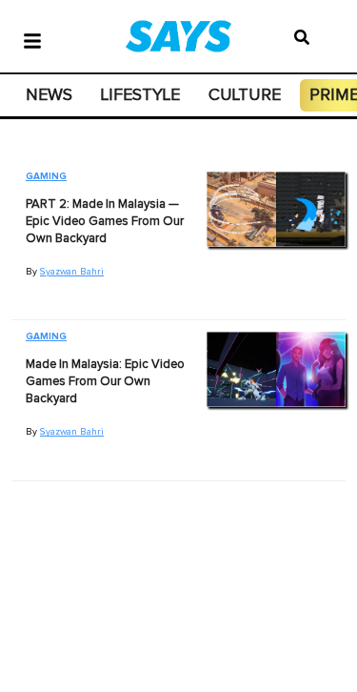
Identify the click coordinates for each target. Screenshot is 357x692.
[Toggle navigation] (32, 39)
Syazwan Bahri (72, 271)
